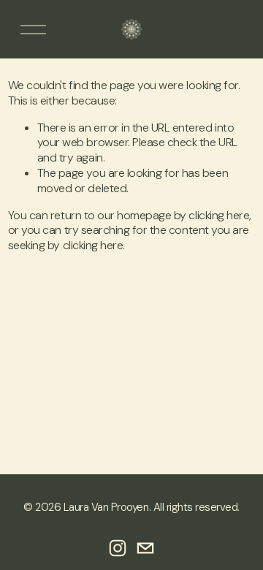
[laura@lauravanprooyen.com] (145, 548)
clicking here (218, 215)
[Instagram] (117, 548)
